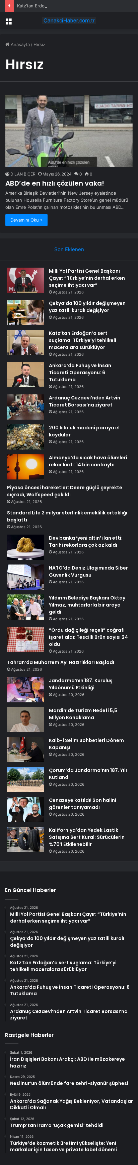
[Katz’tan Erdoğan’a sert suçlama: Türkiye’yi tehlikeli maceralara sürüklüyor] (25, 342)
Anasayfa (19, 44)
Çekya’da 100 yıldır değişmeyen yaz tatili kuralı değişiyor (87, 307)
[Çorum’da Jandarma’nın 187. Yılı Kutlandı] (25, 779)
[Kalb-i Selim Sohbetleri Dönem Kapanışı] (25, 749)
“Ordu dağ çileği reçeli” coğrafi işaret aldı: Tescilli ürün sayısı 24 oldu (88, 637)
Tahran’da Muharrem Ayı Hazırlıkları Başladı (60, 662)
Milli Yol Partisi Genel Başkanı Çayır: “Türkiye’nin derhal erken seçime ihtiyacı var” (87, 278)
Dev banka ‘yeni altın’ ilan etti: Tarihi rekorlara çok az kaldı (86, 541)
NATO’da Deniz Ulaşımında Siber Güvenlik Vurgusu (88, 571)
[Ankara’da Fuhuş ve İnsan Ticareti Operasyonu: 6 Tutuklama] (25, 374)
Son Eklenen (69, 249)
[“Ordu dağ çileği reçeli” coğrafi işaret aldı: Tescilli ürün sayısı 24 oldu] (25, 639)
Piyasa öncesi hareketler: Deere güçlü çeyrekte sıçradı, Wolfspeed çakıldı (64, 491)
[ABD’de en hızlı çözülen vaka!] (69, 131)
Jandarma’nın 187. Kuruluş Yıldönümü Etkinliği (81, 684)
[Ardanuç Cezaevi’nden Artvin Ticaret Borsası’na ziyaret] (25, 407)
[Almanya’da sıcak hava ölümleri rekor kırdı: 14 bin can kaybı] (25, 466)
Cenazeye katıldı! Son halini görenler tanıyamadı (82, 804)
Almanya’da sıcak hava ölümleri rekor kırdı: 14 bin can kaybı (88, 461)
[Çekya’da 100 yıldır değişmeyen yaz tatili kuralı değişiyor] (25, 312)
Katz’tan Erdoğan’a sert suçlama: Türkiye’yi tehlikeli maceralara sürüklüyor (82, 340)
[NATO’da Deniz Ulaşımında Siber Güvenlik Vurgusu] (25, 577)
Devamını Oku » (26, 220)
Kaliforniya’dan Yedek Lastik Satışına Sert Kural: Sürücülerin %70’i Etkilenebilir (87, 837)
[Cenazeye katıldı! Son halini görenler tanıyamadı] (25, 809)
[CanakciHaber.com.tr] (69, 20)
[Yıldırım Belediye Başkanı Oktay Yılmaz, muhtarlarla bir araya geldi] (25, 607)
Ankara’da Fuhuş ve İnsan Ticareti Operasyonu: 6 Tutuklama (80, 372)
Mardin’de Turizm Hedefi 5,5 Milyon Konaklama (83, 714)
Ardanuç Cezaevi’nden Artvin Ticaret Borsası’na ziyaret (84, 401)
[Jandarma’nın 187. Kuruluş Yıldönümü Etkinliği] (25, 689)
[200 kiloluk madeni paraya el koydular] (25, 437)
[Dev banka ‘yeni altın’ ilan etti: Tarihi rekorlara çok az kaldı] (25, 547)
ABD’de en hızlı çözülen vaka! (54, 183)
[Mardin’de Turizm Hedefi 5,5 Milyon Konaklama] (25, 719)
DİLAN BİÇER (23, 174)
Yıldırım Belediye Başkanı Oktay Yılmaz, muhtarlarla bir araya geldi (87, 604)
